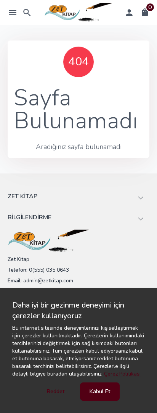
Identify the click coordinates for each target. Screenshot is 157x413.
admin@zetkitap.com (48, 280)
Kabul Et (100, 391)
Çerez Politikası (122, 373)
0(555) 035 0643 (49, 270)
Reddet (55, 391)
